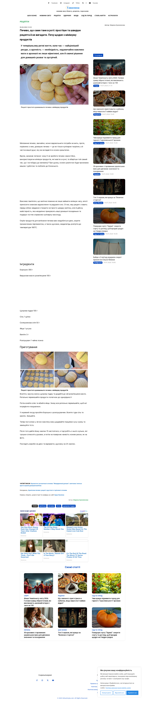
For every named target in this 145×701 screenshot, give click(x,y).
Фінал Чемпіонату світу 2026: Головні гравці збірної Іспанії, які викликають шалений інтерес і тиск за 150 (108, 80)
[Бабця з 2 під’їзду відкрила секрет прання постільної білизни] (109, 247)
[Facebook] (48, 3)
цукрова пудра (69, 506)
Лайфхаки (98, 263)
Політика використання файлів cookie (118, 688)
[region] (119, 682)
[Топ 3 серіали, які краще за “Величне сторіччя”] (109, 187)
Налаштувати (106, 693)
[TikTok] (73, 3)
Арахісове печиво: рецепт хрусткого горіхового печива (47, 490)
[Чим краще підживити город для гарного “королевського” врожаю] (109, 127)
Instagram (67, 3)
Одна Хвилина (59, 495)
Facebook (54, 3)
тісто (58, 506)
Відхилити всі (119, 693)
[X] (83, 3)
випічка (42, 506)
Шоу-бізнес (98, 203)
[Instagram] (60, 3)
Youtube (95, 3)
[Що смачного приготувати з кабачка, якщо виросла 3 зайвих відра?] (109, 99)
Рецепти (24, 21)
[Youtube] (89, 3)
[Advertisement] (54, 126)
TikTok (78, 3)
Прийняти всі (132, 693)
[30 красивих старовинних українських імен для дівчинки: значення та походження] (109, 156)
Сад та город (99, 143)
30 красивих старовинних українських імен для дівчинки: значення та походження (109, 168)
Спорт (96, 86)
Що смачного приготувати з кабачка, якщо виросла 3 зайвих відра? (71, 600)
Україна (97, 174)
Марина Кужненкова (117, 25)
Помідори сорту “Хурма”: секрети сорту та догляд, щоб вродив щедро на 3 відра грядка (108, 228)
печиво (51, 506)
